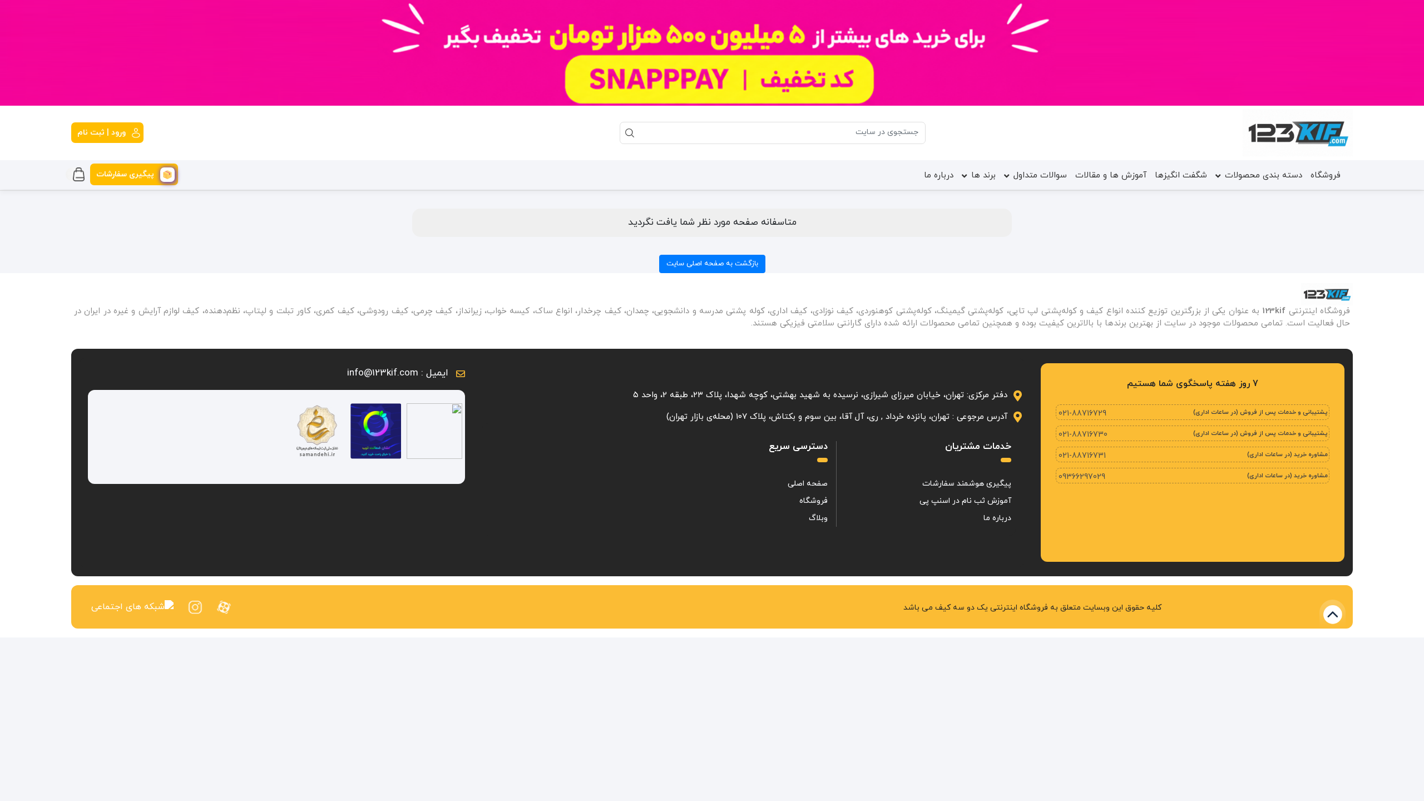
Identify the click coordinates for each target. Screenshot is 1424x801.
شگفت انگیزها (1181, 175)
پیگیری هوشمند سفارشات (966, 483)
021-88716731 (1082, 456)
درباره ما (938, 175)
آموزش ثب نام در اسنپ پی (965, 501)
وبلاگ (818, 518)
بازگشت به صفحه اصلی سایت (712, 264)
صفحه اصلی (808, 483)
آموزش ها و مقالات (1110, 175)
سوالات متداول (1040, 175)
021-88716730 (1083, 434)
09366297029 (1082, 477)
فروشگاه (1326, 175)
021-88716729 (1082, 413)
